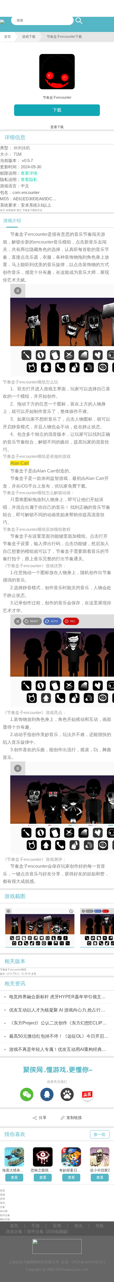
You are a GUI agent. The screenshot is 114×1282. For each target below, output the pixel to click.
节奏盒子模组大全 (32, 210)
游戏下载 (28, 37)
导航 (99, 1226)
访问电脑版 (56, 1231)
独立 (19, 210)
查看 (14, 1177)
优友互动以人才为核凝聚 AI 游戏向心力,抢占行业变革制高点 (59, 1010)
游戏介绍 (12, 220)
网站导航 (5, 1219)
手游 (35, 1226)
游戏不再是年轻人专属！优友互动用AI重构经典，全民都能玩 (59, 1049)
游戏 (2, 1194)
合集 (2, 1207)
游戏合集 (14, 1231)
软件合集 (5, 1215)
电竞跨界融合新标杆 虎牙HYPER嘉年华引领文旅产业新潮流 (59, 996)
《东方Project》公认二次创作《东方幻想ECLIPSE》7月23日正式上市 (59, 1023)
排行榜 (3, 1211)
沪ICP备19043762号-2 (89, 1262)
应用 (2, 1198)
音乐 (3, 210)
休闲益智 (11, 210)
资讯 (2, 1203)
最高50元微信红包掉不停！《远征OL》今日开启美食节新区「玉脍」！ (59, 1036)
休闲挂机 (22, 148)
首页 (7, 37)
